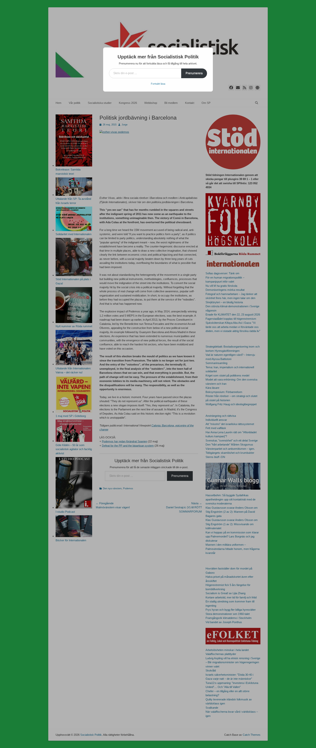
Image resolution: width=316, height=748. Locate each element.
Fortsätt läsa (158, 83)
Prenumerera (194, 73)
